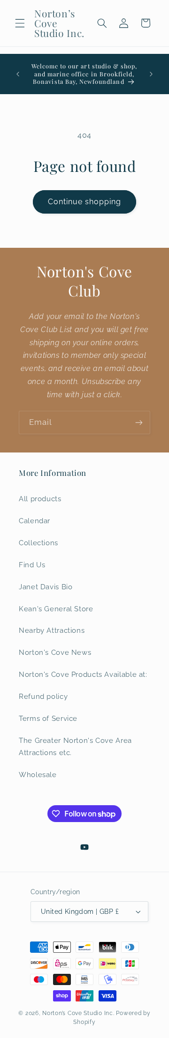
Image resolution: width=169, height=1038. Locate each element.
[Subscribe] (139, 422)
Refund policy (43, 696)
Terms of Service (48, 718)
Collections (38, 543)
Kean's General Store (56, 609)
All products (40, 499)
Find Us (32, 565)
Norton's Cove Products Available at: (83, 674)
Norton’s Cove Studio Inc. (78, 1013)
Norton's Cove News (55, 652)
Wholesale (38, 774)
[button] (20, 23)
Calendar (34, 521)
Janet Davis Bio (45, 587)
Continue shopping (85, 201)
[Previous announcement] (18, 74)
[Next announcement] (151, 74)
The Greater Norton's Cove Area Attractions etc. (75, 746)
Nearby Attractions (51, 630)
